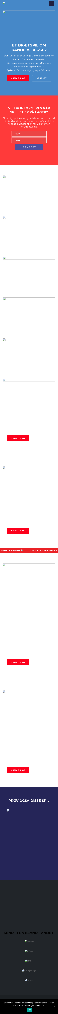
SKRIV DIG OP (18, 78)
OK (29, 1010)
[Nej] (54, 1006)
